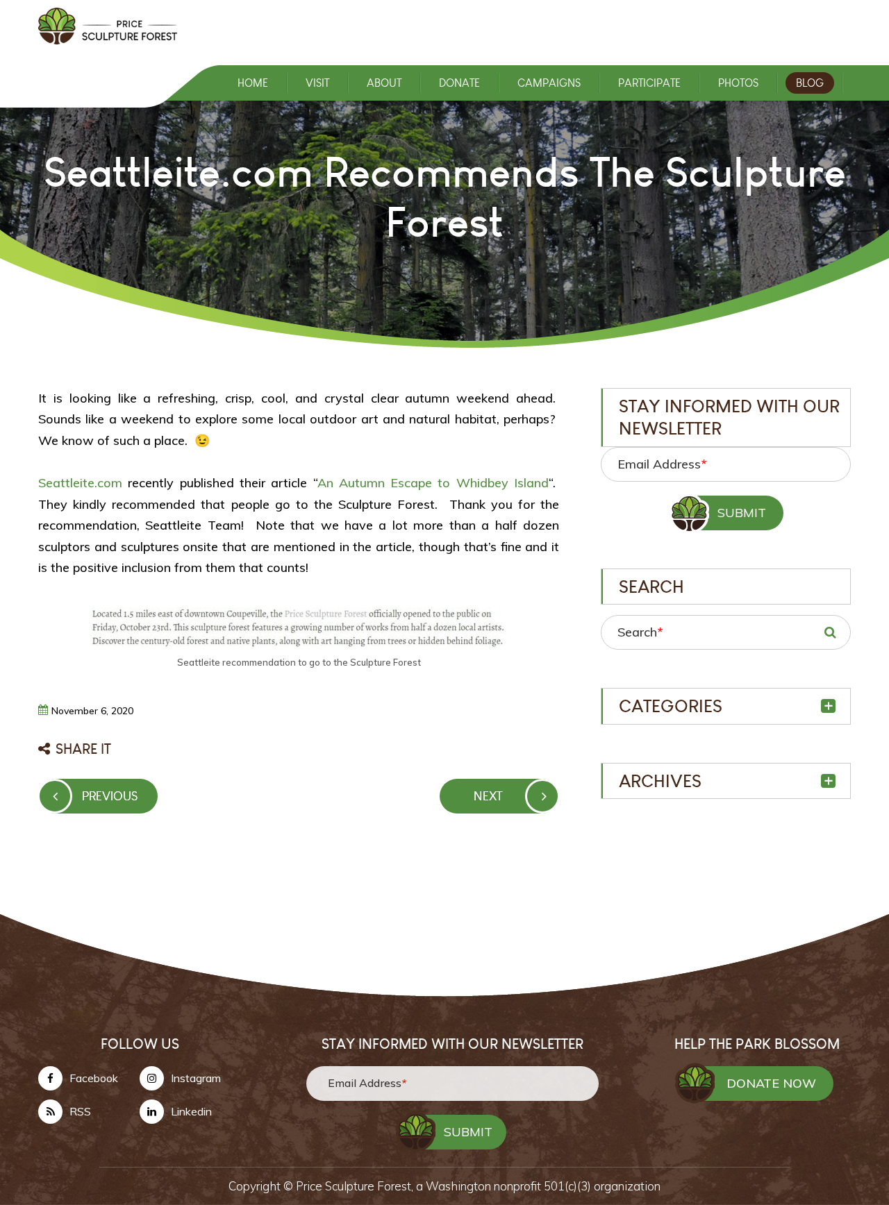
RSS (80, 1111)
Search (640, 632)
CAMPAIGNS (549, 83)
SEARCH (830, 632)
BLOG (810, 83)
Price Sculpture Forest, (356, 1186)
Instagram (196, 1078)
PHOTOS (738, 83)
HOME (253, 83)
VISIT (317, 83)
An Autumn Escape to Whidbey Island (433, 483)
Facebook (93, 1078)
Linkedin (191, 1111)
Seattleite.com (80, 483)
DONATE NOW (771, 1083)
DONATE (459, 83)
